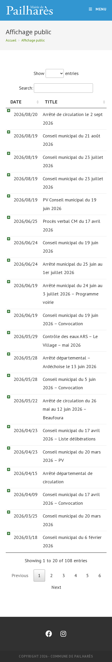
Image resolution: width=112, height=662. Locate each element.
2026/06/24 (26, 243)
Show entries (56, 73)
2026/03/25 (26, 516)
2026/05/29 (26, 336)
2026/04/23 (26, 430)
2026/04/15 (26, 473)
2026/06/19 (26, 285)
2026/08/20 (26, 114)
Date (15, 102)
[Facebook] (48, 633)
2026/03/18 (26, 537)
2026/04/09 (26, 494)
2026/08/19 (26, 136)
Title (51, 102)
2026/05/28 (26, 358)
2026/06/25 (26, 221)
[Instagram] (63, 633)
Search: (26, 88)
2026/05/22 (26, 401)
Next (56, 587)
